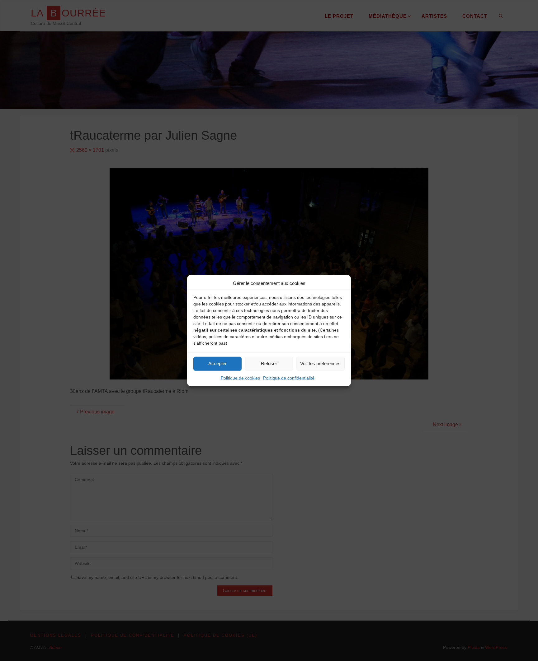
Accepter (217, 363)
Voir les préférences (320, 363)
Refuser (269, 363)
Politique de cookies (240, 377)
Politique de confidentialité (288, 377)
